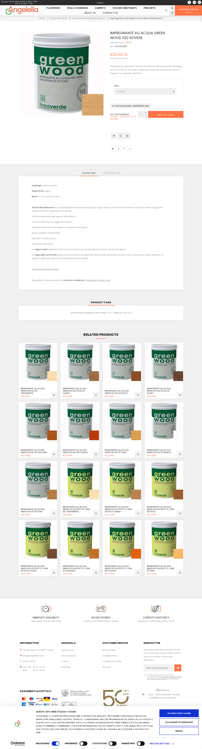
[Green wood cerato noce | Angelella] (164, 480)
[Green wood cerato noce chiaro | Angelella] (122, 480)
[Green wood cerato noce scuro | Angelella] (38, 539)
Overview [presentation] (89, 173)
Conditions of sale (111, 661)
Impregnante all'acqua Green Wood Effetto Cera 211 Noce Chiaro (118, 509)
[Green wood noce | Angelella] (122, 362)
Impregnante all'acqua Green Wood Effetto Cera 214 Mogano (76, 568)
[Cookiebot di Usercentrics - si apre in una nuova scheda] (18, 744)
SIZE (116, 85)
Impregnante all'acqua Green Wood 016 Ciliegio (75, 451)
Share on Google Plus (129, 148)
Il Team (65, 661)
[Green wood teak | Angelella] (38, 480)
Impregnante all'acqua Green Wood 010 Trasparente (33, 391)
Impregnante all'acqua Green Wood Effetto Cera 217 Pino (160, 568)
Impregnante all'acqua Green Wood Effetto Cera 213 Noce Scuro (34, 568)
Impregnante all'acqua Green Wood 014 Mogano (34, 451)
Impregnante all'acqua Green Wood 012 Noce (117, 392)
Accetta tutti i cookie (179, 713)
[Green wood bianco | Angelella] (164, 421)
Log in (174, 8)
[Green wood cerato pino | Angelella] (164, 539)
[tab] (88, 173)
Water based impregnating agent (88, 312)
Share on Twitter (112, 148)
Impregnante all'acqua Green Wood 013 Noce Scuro (159, 391)
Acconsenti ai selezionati (179, 722)
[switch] (83, 743)
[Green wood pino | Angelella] (122, 421)
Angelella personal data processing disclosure (164, 678)
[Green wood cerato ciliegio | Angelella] (122, 539)
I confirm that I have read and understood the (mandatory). (164, 677)
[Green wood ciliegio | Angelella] (80, 421)
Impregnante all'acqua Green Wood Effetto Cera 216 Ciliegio (118, 568)
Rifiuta (179, 730)
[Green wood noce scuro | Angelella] (164, 362)
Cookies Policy (109, 655)
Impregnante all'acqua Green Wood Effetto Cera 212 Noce (160, 509)
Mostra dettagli (160, 743)
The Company (68, 655)
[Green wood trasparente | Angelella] (38, 362)
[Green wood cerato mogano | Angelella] (80, 539)
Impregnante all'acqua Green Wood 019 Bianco (159, 451)
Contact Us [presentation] (111, 173)
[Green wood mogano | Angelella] (38, 421)
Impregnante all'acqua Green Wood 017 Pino (117, 451)
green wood (120, 312)
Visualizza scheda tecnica (45, 269)
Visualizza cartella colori (98, 280)
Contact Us (67, 650)
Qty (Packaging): (119, 114)
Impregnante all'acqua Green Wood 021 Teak (33, 510)
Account (106, 667)
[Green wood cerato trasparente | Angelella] (80, 480)
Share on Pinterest (124, 148)
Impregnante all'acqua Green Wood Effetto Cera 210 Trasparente (76, 509)
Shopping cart (188, 11)
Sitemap (65, 667)
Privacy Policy (109, 650)
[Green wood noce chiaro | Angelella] (80, 362)
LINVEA (128, 42)
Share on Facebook (118, 148)
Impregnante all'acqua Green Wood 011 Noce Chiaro (75, 391)
